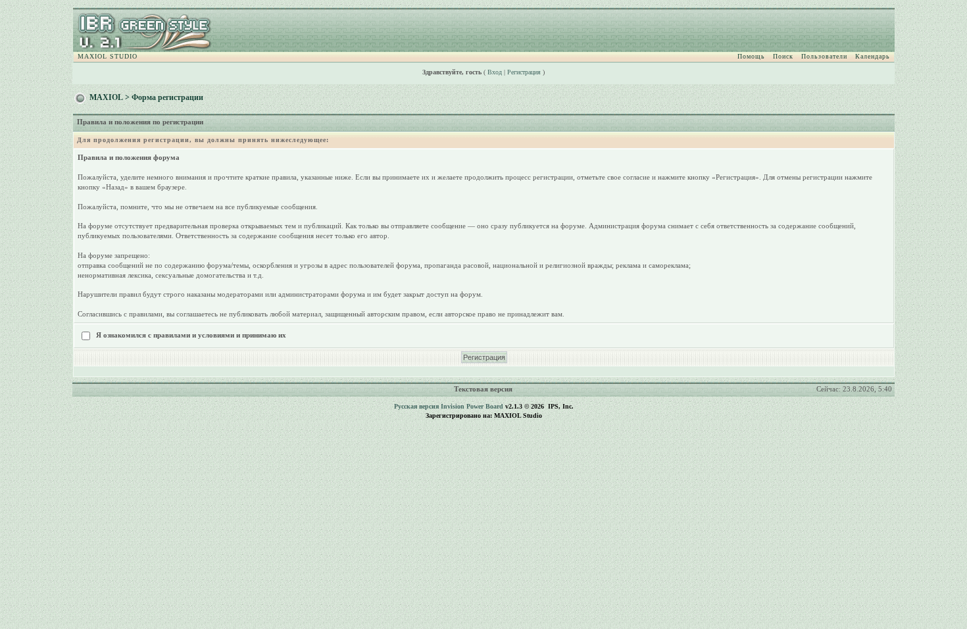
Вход (494, 72)
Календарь (872, 56)
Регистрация (524, 72)
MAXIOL (106, 97)
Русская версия (416, 406)
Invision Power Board (472, 406)
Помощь (751, 56)
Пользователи (824, 56)
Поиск (783, 56)
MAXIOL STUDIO (107, 56)
